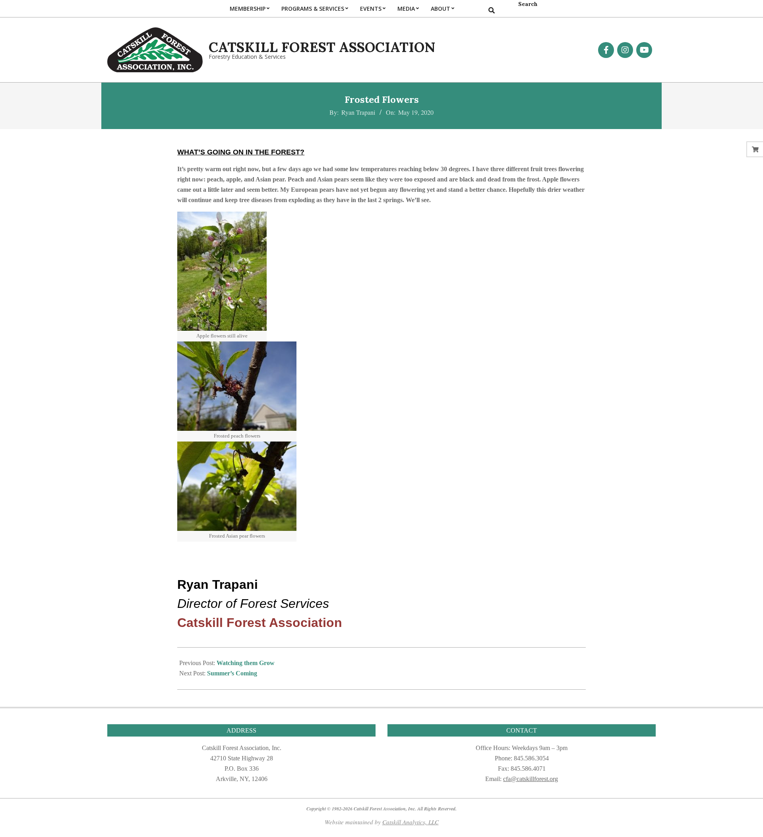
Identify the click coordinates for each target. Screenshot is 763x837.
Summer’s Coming (232, 673)
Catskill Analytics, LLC (410, 822)
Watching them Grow (246, 663)
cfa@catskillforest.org (530, 778)
